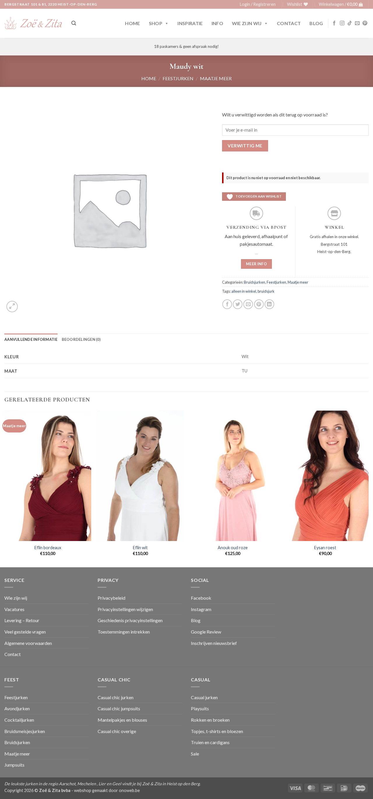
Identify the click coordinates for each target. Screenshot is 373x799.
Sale (195, 753)
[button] (258, 4)
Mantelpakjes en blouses (122, 720)
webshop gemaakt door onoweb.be (107, 790)
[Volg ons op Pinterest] (365, 23)
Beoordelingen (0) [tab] (81, 339)
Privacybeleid (111, 598)
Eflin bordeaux (47, 547)
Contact (289, 23)
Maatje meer (216, 78)
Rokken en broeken (210, 720)
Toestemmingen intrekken (124, 631)
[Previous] (4, 488)
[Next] (368, 488)
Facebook (201, 598)
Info (217, 23)
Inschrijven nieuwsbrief (214, 643)
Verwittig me (245, 145)
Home (132, 23)
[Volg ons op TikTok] (349, 23)
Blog (316, 23)
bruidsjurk (266, 291)
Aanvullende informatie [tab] (31, 339)
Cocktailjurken (19, 720)
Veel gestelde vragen (25, 631)
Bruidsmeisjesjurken (24, 731)
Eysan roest (325, 547)
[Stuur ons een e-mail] (357, 23)
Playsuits (200, 708)
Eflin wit (140, 547)
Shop (155, 23)
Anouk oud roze (233, 547)
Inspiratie (190, 23)
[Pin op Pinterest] (259, 304)
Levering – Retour (21, 620)
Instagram (201, 609)
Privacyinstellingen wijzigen (125, 609)
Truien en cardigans (210, 742)
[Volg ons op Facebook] (334, 23)
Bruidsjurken (254, 282)
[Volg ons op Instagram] (342, 23)
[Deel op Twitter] (237, 304)
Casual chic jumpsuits (119, 708)
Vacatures (14, 609)
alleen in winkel (243, 291)
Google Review (206, 631)
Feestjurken (178, 78)
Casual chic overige (117, 731)
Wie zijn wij (247, 23)
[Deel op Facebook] (227, 304)
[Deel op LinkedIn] (269, 304)
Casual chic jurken (115, 697)
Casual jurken (204, 697)
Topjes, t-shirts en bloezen (217, 731)
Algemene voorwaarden (28, 643)
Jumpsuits (14, 764)
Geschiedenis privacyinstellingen (130, 620)
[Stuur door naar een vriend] (248, 304)
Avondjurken (17, 708)
